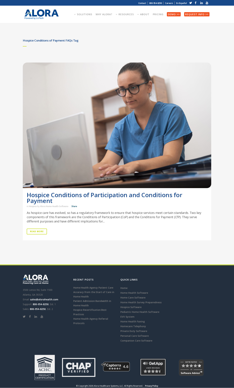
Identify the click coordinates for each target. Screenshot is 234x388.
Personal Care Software (134, 335)
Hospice (33, 206)
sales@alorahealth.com (44, 299)
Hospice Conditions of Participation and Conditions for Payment (104, 198)
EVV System (127, 316)
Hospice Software (130, 307)
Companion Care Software (136, 340)
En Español (181, 3)
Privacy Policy (151, 385)
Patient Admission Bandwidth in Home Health (92, 303)
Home (123, 288)
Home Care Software (132, 297)
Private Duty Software (133, 331)
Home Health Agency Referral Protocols (90, 321)
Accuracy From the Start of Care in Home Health (93, 294)
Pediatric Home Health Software (139, 312)
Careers (169, 3)
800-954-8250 (40, 304)
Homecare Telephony (133, 326)
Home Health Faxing (132, 321)
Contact (142, 3)
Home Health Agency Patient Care (93, 287)
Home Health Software (134, 292)
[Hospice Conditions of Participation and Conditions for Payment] (117, 125)
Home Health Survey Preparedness (141, 302)
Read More (37, 231)
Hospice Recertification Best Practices (90, 312)
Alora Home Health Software (54, 206)
